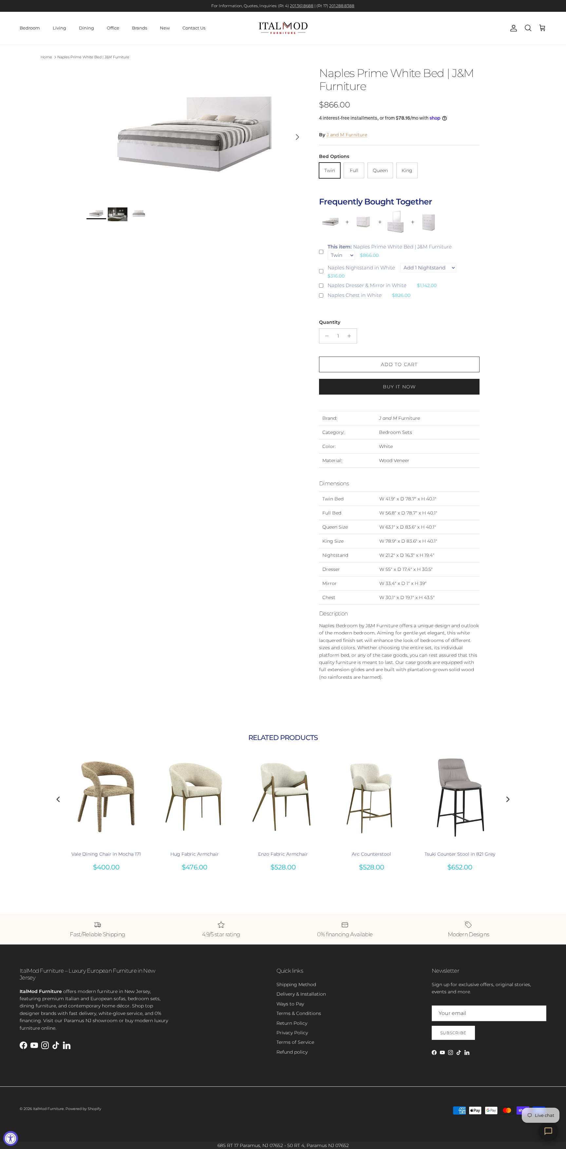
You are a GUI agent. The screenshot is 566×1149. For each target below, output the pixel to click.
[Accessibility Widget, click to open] (10, 1138)
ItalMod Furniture (48, 1108)
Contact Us (193, 27)
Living (59, 27)
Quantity (329, 322)
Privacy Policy (292, 1033)
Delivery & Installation (301, 994)
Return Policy (291, 1023)
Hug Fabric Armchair (194, 854)
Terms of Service (295, 1042)
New (165, 27)
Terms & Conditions (298, 1013)
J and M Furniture (347, 135)
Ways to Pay (290, 1004)
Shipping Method (296, 984)
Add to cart (399, 364)
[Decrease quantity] (325, 336)
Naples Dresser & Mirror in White (367, 285)
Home (46, 57)
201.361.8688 (301, 5)
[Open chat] (548, 1131)
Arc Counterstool (371, 854)
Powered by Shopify (83, 1108)
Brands (139, 27)
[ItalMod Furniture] (283, 28)
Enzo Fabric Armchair (283, 854)
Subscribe (453, 1032)
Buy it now (399, 387)
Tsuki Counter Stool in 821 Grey (459, 854)
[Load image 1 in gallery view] (195, 134)
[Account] (512, 28)
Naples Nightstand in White (361, 267)
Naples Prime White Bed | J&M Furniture (93, 57)
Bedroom (30, 27)
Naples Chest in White (355, 295)
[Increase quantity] (351, 336)
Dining (86, 27)
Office (113, 27)
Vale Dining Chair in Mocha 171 (106, 854)
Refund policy (292, 1052)
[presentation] (58, 799)
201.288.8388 (341, 5)
